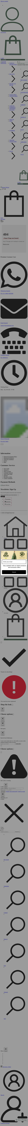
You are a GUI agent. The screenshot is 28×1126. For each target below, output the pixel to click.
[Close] (25, 553)
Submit (14, 572)
